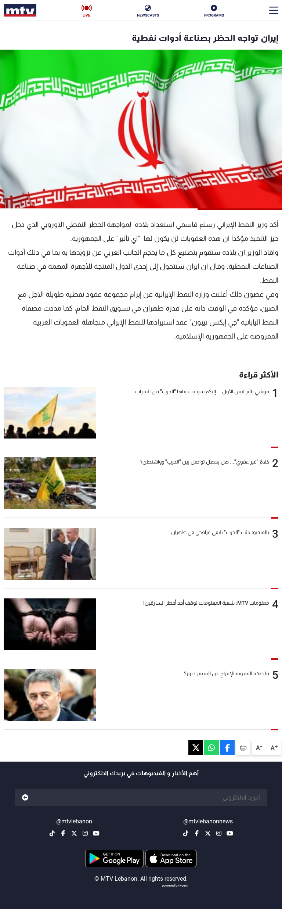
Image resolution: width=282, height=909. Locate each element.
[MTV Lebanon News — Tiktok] (185, 833)
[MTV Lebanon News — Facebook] (196, 833)
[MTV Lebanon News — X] (207, 833)
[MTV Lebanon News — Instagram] (218, 833)
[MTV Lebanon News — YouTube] (229, 833)
